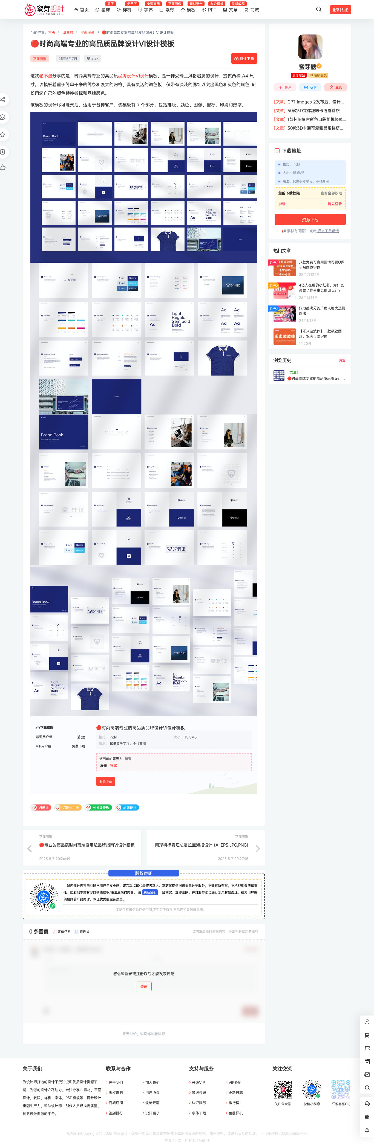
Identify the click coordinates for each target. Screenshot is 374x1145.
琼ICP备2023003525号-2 (286, 1133)
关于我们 (116, 1082)
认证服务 (199, 1102)
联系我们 (150, 892)
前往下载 (247, 59)
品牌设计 (127, 76)
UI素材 (67, 32)
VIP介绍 (235, 1082)
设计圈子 (152, 1113)
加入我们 (152, 1082)
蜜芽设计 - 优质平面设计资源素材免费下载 (146, 1133)
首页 (51, 32)
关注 (287, 87)
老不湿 (45, 76)
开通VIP (198, 1082)
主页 (338, 87)
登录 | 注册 (341, 10)
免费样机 (236, 1113)
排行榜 (234, 1102)
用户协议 (152, 1092)
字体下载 (199, 1113)
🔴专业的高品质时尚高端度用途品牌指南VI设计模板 (87, 845)
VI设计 (142, 76)
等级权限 (199, 1092)
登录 (113, 765)
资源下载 (105, 782)
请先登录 (335, 203)
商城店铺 (116, 1102)
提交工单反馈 (328, 230)
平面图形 (87, 32)
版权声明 (116, 1092)
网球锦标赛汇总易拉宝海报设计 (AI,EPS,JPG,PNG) (201, 845)
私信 (313, 87)
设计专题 (152, 1102)
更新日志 (236, 1092)
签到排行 (116, 1113)
